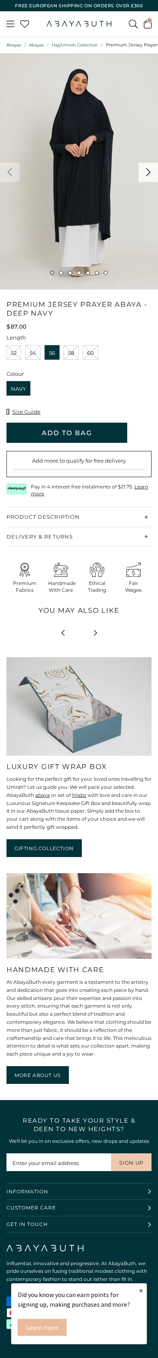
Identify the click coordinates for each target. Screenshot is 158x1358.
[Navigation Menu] (10, 23)
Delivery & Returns (39, 536)
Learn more (42, 1327)
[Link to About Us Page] (79, 959)
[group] (79, 171)
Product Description (43, 516)
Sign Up (131, 1162)
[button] (148, 23)
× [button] (141, 1290)
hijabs (79, 795)
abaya (42, 795)
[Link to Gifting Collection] (79, 756)
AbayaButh (79, 23)
